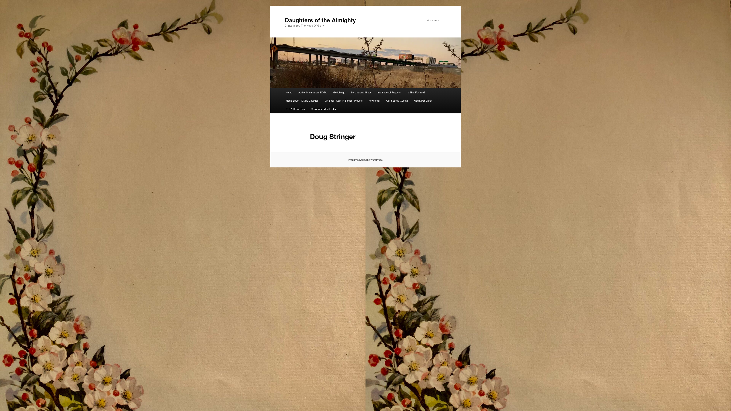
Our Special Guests (397, 100)
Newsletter (374, 100)
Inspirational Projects (389, 92)
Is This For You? (416, 92)
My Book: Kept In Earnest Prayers (344, 100)
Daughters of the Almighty (320, 20)
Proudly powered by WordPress (365, 160)
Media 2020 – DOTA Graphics (302, 100)
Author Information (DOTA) (312, 92)
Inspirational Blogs (361, 92)
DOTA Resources (295, 109)
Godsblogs (339, 92)
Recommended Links (323, 109)
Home (289, 92)
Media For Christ (423, 100)
